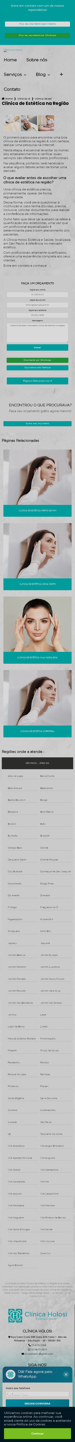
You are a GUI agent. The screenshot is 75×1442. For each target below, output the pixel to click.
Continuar (37, 1433)
